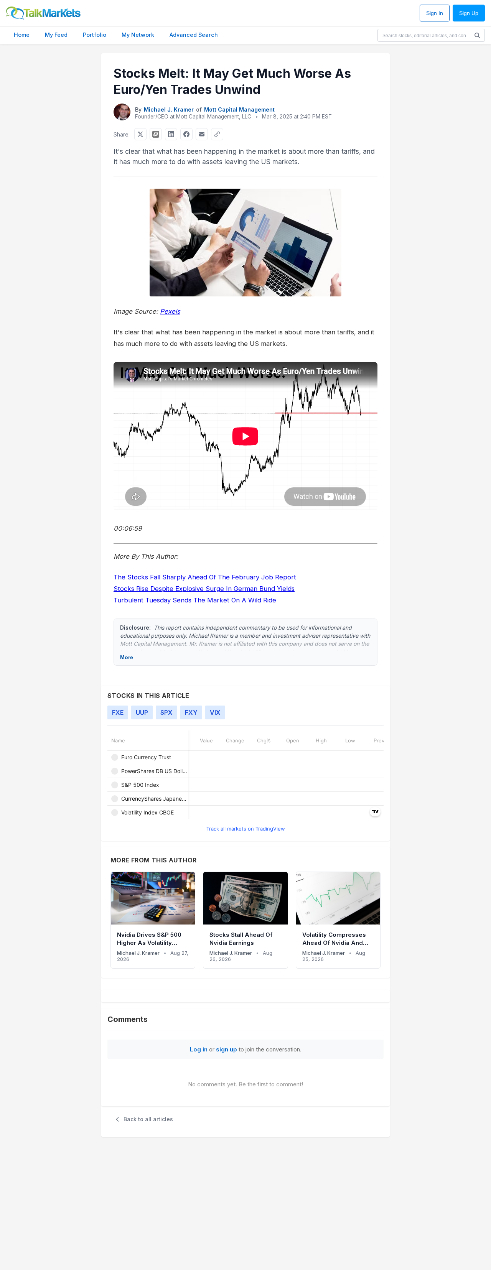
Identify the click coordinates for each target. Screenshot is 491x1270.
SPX (166, 712)
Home (22, 34)
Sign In (434, 13)
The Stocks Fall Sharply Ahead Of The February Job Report (205, 577)
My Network (138, 34)
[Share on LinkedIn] (171, 134)
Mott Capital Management (239, 109)
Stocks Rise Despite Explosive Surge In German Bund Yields (204, 588)
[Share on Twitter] (140, 134)
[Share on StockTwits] (156, 134)
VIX (215, 712)
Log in (199, 1049)
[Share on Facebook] (186, 134)
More (126, 657)
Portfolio (94, 34)
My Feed (56, 34)
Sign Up (468, 13)
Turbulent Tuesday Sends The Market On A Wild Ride (195, 600)
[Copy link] (217, 134)
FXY (191, 712)
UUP (142, 712)
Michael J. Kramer (169, 109)
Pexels (170, 311)
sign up (226, 1049)
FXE (118, 712)
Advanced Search (194, 34)
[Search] (477, 35)
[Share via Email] (202, 134)
